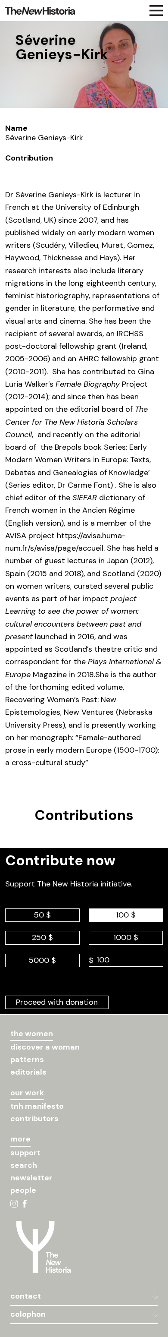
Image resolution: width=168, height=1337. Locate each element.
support (25, 1153)
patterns (27, 1059)
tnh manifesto (37, 1106)
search (23, 1165)
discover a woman (45, 1047)
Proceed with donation (57, 1002)
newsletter (31, 1178)
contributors (34, 1118)
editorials (28, 1072)
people (23, 1190)
